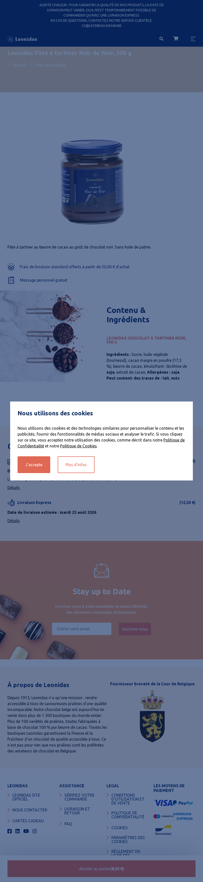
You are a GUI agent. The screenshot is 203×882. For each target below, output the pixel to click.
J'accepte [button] (33, 464)
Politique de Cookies (78, 446)
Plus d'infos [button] (76, 464)
